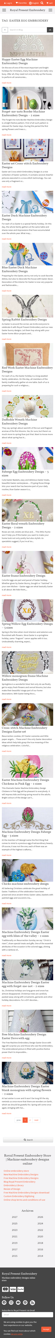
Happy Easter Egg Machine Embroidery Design (20, 61)
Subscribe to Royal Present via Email (18, 1310)
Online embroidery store (16, 1170)
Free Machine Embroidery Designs (21, 1178)
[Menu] (4, 10)
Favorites (22, 2)
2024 (40, 1223)
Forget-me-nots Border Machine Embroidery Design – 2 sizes (23, 113)
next (36, 1120)
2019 (14, 1243)
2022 (40, 1230)
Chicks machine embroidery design (25, 883)
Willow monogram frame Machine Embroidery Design (25, 677)
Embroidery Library (14, 1185)
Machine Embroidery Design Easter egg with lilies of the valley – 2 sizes (25, 934)
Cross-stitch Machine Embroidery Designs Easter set (24, 729)
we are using (16, 1334)
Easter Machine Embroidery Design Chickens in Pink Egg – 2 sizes (25, 781)
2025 (14, 1223)
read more (6, 82)
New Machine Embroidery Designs (21, 1174)
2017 (14, 1249)
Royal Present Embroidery (27, 10)
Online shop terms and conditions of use (24, 1199)
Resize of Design (12, 1188)
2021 (14, 1236)
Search (29, 1139)
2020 (40, 1236)
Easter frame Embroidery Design (23, 575)
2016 (40, 1249)
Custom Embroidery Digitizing (19, 1196)
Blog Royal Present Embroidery (19, 1181)
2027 (14, 1217)
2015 (14, 1256)
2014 (40, 1256)
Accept (46, 1329)
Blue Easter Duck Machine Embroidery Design (19, 269)
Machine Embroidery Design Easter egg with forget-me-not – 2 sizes (25, 984)
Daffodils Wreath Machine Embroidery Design (19, 421)
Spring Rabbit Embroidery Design (24, 319)
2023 (14, 1230)
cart (51, 3)
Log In (9, 3)
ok (50, 29)
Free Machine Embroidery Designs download (26, 1192)
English (35, 3)
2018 (40, 1243)
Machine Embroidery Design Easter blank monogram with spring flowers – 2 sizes (26, 1090)
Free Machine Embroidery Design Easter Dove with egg (24, 1036)
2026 (40, 1217)
